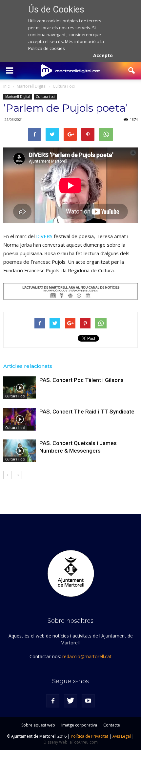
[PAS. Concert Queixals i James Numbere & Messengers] (19, 450)
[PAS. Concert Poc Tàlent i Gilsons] (19, 387)
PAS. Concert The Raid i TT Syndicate (86, 411)
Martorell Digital (17, 96)
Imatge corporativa (79, 725)
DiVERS (44, 236)
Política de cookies (46, 48)
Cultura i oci (45, 96)
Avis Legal (121, 736)
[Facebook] (52, 700)
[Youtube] (88, 700)
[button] (132, 70)
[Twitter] (70, 700)
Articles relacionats (27, 366)
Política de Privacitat (89, 736)
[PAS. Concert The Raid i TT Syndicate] (19, 419)
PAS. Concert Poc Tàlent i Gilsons (81, 380)
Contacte (111, 725)
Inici (6, 86)
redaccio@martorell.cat (86, 656)
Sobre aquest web (38, 725)
